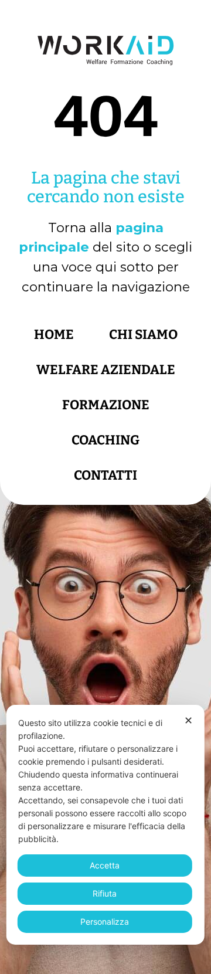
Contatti (105, 475)
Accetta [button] (105, 865)
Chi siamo (143, 334)
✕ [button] (188, 720)
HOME (54, 334)
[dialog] (105, 825)
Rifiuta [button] (105, 893)
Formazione (105, 405)
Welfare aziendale (105, 370)
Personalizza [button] (104, 922)
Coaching (105, 440)
